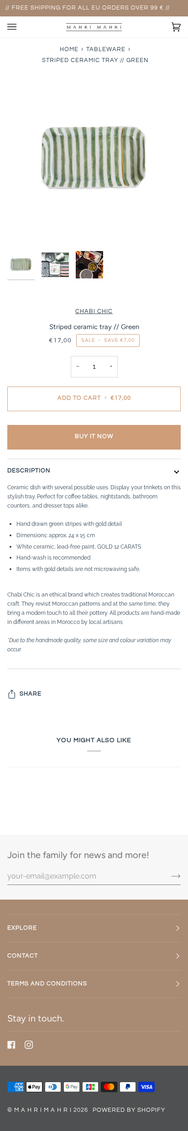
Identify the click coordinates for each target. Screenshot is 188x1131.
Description (29, 471)
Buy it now (94, 437)
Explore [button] (22, 928)
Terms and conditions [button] (47, 984)
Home (69, 49)
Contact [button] (22, 956)
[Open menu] (21, 27)
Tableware (105, 49)
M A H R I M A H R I (43, 1110)
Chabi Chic (94, 311)
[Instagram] (29, 1045)
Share (31, 694)
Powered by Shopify (129, 1110)
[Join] (169, 876)
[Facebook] (11, 1045)
